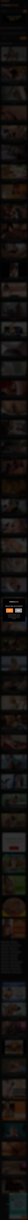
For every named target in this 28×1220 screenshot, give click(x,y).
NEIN (18, 610)
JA (9, 610)
